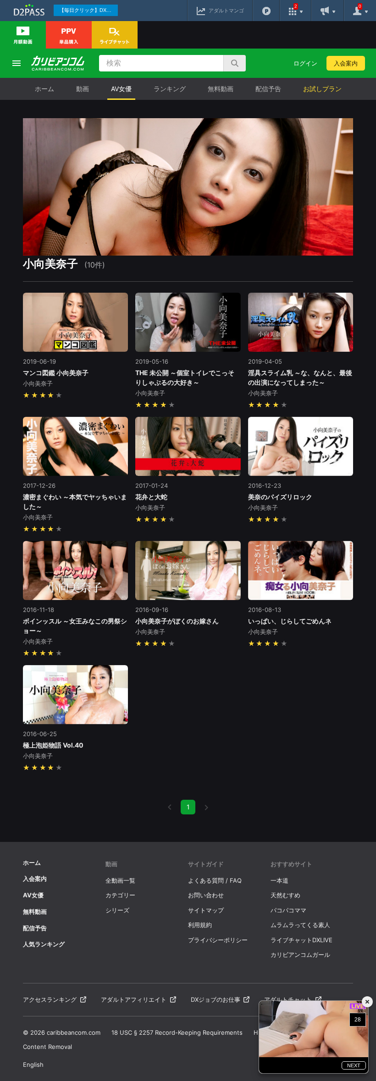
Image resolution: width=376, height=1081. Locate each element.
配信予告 (268, 89)
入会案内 (346, 63)
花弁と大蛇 (151, 497)
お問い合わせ (206, 895)
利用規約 (200, 924)
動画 (82, 89)
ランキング (170, 89)
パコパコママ (288, 910)
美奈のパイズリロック (280, 497)
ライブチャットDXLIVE (301, 940)
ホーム (44, 89)
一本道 (279, 880)
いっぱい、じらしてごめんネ (290, 621)
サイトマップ (206, 910)
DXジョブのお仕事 (215, 999)
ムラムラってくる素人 (300, 924)
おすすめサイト (291, 864)
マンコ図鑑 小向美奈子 (55, 373)
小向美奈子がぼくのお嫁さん (177, 621)
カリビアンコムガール (300, 954)
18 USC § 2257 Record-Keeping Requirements (177, 1032)
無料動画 (220, 89)
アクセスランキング (50, 999)
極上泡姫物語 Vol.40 (53, 745)
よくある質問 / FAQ (215, 880)
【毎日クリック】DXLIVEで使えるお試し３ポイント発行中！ (88, 10)
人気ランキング (44, 944)
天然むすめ (285, 895)
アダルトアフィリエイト (133, 999)
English (33, 1064)
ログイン (305, 63)
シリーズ (117, 910)
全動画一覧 (120, 880)
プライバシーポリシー (218, 940)
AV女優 (121, 89)
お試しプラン (322, 89)
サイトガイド (206, 864)
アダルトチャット (288, 999)
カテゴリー (120, 895)
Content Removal (47, 1046)
